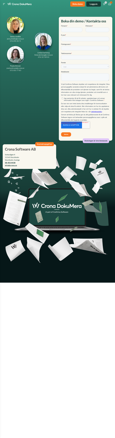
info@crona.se (11, 165)
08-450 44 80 (10, 163)
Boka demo (78, 4)
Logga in (93, 4)
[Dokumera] (19, 4)
